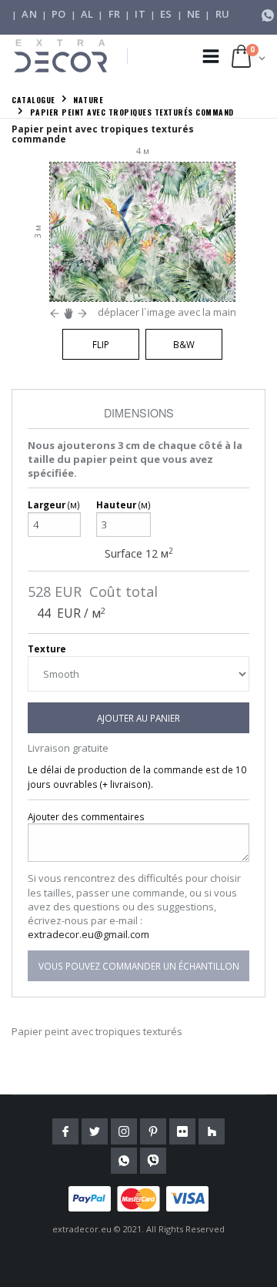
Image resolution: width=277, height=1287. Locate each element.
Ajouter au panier (138, 718)
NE (194, 14)
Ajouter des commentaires (86, 816)
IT (140, 14)
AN (29, 14)
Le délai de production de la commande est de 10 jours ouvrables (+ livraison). (137, 776)
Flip (100, 344)
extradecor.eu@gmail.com (88, 934)
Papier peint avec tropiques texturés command (132, 112)
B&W (184, 344)
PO (59, 14)
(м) (54, 504)
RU (222, 14)
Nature (88, 100)
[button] (248, 56)
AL (87, 14)
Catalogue (33, 100)
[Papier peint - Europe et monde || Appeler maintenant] (268, 14)
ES (166, 14)
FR (114, 14)
